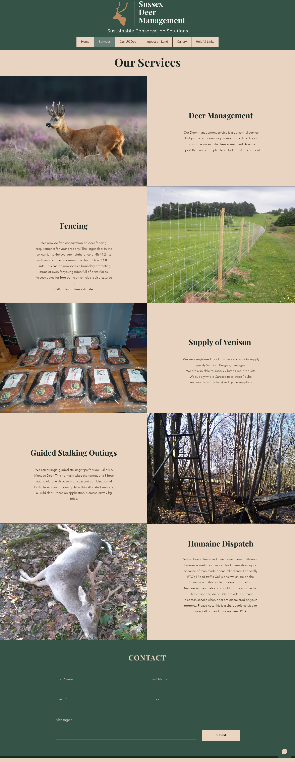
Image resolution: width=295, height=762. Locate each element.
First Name (64, 679)
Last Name (159, 679)
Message (63, 720)
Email (60, 699)
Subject (157, 699)
